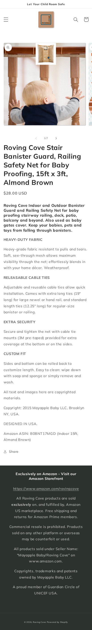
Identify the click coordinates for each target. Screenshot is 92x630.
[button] (6, 19)
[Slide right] (56, 138)
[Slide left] (36, 138)
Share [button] (14, 451)
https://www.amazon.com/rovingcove (46, 488)
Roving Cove (39, 622)
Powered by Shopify (57, 622)
